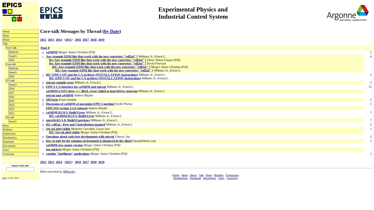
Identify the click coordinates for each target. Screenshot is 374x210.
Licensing (8, 154)
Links (6, 150)
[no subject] (53, 149)
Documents (9, 145)
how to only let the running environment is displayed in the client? (89, 141)
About (6, 39)
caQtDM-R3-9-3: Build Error (65, 112)
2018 (11, 88)
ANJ (4, 178)
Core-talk (11, 64)
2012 (11, 113)
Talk (5, 43)
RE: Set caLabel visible (64, 132)
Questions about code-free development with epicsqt (80, 136)
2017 (11, 92)
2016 (11, 96)
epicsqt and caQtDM (59, 95)
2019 (101, 39)
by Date (111, 31)
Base (6, 125)
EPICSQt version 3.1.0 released (66, 108)
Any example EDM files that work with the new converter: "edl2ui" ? (92, 56)
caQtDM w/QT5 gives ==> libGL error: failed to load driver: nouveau (92, 91)
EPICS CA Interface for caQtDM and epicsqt (76, 86)
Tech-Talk (11, 47)
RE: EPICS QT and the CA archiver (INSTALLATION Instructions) (92, 74)
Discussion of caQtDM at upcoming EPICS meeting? (80, 104)
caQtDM (51, 52)
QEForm (52, 99)
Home (6, 31)
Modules (7, 129)
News (6, 35)
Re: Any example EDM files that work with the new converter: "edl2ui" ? (97, 60)
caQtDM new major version (64, 145)
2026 (11, 60)
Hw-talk (10, 117)
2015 (11, 101)
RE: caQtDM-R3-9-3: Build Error (71, 116)
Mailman (13, 52)
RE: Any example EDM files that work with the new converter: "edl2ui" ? (101, 67)
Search (13, 56)
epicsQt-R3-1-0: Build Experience (68, 120)
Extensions (9, 133)
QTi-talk (10, 80)
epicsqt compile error (60, 82)
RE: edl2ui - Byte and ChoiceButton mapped (75, 124)
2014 (11, 105)
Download (8, 141)
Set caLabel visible (58, 128)
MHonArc (69, 171)
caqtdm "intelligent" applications (68, 153)
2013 (11, 109)
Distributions (10, 137)
